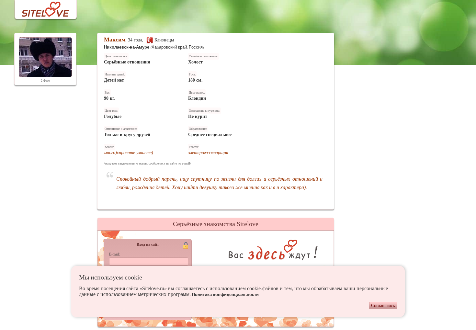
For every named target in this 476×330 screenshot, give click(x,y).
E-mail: (114, 254)
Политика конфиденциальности (225, 294)
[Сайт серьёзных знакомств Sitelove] (40, 8)
